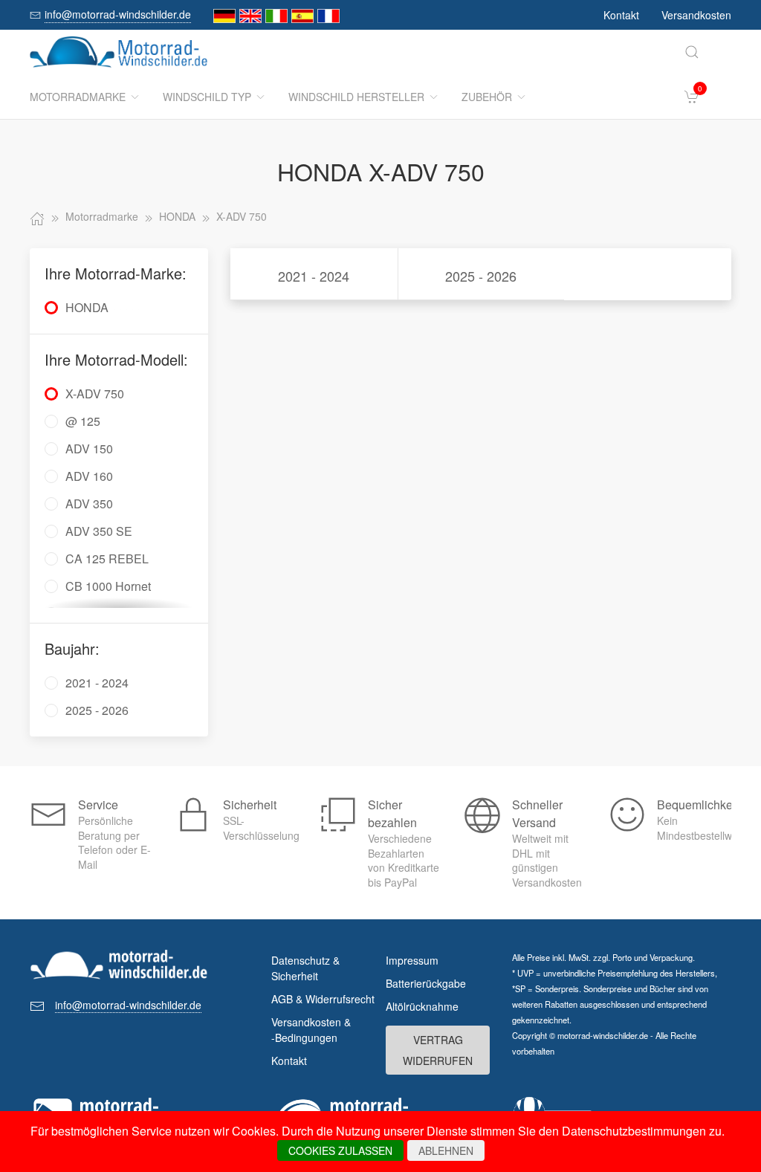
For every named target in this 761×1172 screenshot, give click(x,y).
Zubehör (487, 96)
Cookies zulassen (340, 1150)
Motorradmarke (78, 96)
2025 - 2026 (480, 275)
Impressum (412, 960)
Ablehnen (445, 1150)
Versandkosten (696, 14)
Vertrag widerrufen (438, 1050)
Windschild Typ (207, 96)
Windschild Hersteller (356, 96)
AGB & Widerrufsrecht (323, 998)
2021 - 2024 (313, 275)
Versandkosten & (311, 1029)
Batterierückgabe (426, 983)
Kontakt (621, 14)
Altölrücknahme (422, 1006)
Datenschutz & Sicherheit (305, 968)
